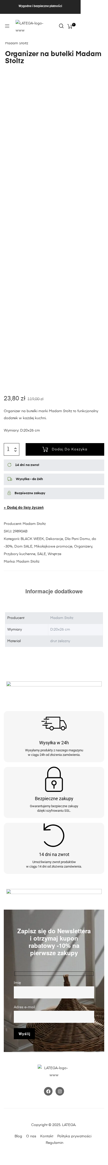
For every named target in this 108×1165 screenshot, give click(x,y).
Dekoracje (54, 539)
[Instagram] (60, 1091)
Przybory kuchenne (19, 554)
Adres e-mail (24, 1007)
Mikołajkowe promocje (53, 546)
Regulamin (54, 1143)
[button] (7, 26)
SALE (41, 554)
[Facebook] (48, 1091)
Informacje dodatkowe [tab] (54, 591)
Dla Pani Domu (77, 539)
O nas (31, 1136)
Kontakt (48, 1136)
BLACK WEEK (32, 539)
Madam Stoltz (34, 524)
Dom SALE (23, 546)
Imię (17, 983)
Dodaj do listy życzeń (25, 507)
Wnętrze (54, 554)
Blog (18, 1136)
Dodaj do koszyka (69, 449)
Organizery (83, 546)
